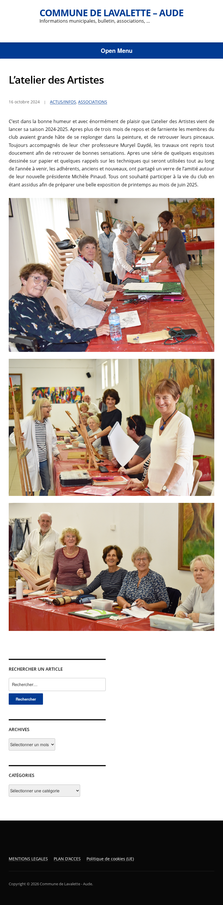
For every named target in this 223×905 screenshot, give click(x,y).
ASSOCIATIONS (92, 102)
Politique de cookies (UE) (110, 858)
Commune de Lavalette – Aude (111, 12)
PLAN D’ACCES (67, 858)
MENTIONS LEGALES (28, 858)
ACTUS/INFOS (63, 102)
